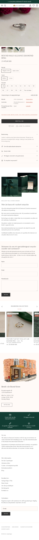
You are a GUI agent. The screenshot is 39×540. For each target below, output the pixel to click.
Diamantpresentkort (6, 468)
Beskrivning (4, 134)
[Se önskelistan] (33, 5)
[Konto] (30, 5)
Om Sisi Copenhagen (7, 461)
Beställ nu (19, 121)
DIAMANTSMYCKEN (5, 527)
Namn (3, 261)
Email (2, 270)
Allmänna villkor (5, 463)
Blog (2, 470)
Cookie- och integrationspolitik (9, 465)
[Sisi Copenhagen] (19, 5)
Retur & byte (4, 483)
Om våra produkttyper (7, 486)
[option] (19, 27)
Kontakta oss (4, 490)
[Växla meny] (2, 5)
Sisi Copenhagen (8, 534)
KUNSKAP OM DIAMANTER (26, 527)
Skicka (6, 294)
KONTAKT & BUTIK (5, 529)
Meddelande (4, 279)
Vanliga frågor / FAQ (6, 481)
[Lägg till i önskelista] (11, 126)
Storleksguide (5, 488)
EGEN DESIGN (15, 527)
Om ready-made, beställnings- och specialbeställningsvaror (19, 114)
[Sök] (6, 5)
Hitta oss (7, 404)
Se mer (19, 309)
